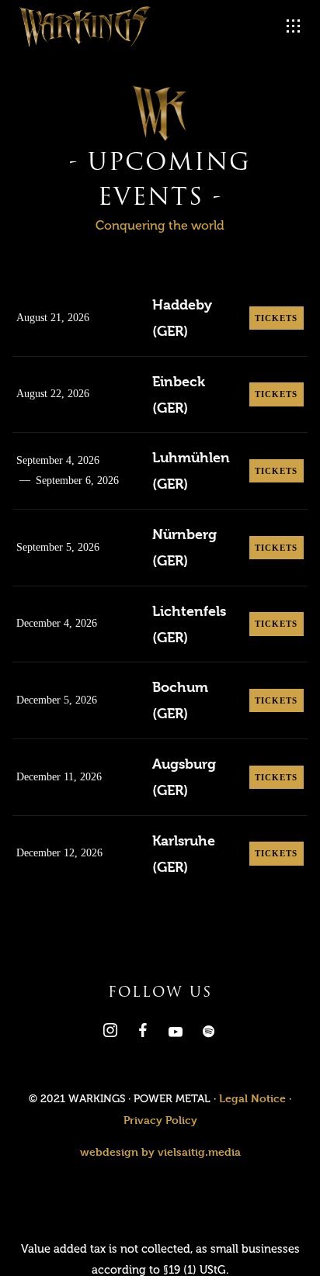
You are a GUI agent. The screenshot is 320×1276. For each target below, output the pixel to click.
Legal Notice (252, 1098)
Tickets (276, 318)
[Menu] (294, 26)
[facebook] (141, 1033)
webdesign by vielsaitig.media (160, 1151)
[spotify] (206, 1033)
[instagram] (109, 1033)
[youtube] (176, 1035)
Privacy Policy (160, 1119)
